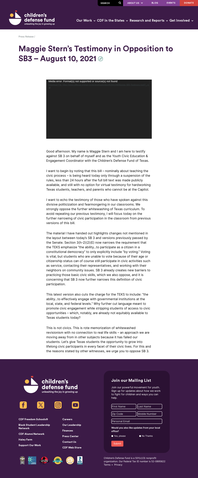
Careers (67, 419)
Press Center (70, 436)
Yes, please (120, 436)
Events (171, 3)
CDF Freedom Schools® (33, 419)
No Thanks (147, 436)
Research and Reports (147, 20)
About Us (133, 3)
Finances (67, 430)
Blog (155, 3)
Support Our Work (30, 445)
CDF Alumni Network (31, 434)
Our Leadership (71, 425)
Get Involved (180, 20)
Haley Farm (25, 439)
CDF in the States (111, 20)
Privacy (118, 464)
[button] (101, 58)
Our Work (84, 20)
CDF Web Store (71, 447)
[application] (99, 109)
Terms (107, 464)
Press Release (26, 36)
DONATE (189, 3)
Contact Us (69, 442)
